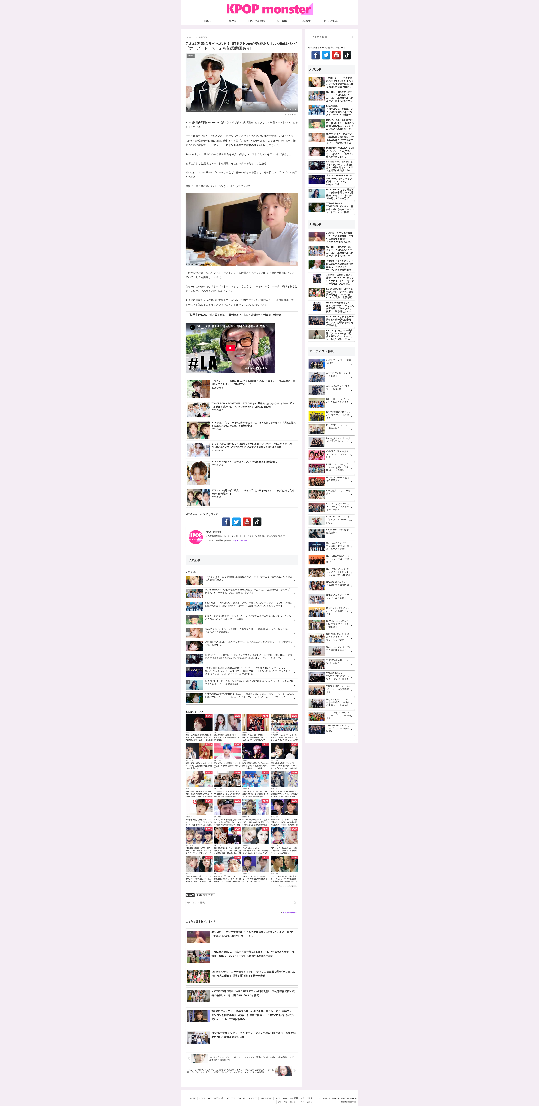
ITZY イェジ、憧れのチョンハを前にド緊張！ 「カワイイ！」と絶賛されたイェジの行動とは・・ (284, 850)
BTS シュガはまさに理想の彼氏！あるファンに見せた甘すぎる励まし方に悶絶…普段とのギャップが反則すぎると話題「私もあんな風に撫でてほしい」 (199, 740)
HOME (193, 1098)
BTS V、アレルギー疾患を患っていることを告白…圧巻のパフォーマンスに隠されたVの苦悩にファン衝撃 (227, 822)
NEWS (191, 895)
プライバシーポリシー (288, 1102)
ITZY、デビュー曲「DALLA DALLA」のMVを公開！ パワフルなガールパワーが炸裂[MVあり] (255, 737)
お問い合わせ (306, 1102)
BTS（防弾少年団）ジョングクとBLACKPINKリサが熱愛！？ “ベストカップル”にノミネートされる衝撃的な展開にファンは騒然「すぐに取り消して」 (284, 768)
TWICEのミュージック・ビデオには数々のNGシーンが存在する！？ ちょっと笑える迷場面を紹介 (255, 793)
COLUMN (242, 1098)
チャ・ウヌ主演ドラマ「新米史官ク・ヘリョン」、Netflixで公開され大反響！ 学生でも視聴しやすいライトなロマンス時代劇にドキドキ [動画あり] (284, 881)
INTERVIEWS (266, 1098)
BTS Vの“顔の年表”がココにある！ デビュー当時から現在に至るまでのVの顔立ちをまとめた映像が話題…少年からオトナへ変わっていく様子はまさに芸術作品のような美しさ (255, 825)
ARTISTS (231, 1098)
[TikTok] (257, 521)
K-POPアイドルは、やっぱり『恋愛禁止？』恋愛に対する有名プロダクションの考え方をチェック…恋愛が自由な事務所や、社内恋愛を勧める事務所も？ (284, 740)
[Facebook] (226, 521)
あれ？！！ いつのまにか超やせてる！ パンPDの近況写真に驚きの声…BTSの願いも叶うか (255, 878)
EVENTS (253, 1098)
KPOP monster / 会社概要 (286, 1098)
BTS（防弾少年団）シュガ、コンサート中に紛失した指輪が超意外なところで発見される (199, 765)
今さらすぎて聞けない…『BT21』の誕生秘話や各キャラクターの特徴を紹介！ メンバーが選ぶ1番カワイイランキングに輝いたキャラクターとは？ (227, 881)
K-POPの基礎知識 (216, 1098)
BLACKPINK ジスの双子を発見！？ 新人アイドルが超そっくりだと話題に (227, 737)
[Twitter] (236, 521)
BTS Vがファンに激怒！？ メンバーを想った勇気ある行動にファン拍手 (227, 765)
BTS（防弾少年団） (206, 895)
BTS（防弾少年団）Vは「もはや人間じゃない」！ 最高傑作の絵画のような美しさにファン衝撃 (255, 765)
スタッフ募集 (306, 1098)
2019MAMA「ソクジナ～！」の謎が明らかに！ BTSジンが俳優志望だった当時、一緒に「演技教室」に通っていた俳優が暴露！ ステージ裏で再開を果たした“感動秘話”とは (284, 825)
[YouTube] (246, 521)
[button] (295, 902)
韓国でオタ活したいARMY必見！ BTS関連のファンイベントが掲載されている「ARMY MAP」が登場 (284, 793)
